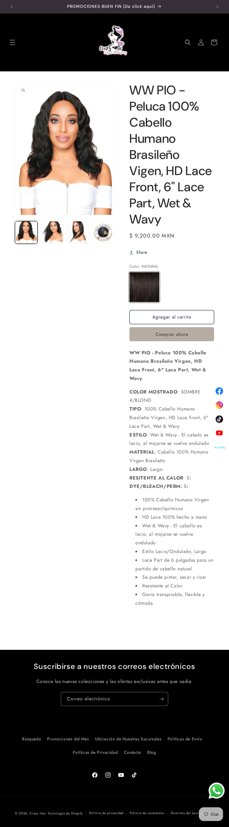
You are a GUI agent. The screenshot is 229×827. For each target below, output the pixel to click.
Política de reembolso (147, 813)
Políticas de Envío (185, 739)
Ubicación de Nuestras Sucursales (128, 739)
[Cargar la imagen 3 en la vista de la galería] (77, 232)
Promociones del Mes (68, 739)
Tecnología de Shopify (65, 813)
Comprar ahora (172, 334)
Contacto (132, 752)
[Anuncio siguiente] (217, 6)
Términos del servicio (188, 813)
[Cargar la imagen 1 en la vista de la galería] (26, 232)
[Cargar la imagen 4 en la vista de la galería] (103, 232)
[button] (12, 42)
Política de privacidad (106, 813)
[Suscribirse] (161, 699)
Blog (151, 752)
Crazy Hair (38, 813)
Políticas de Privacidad (95, 752)
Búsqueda (31, 739)
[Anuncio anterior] (11, 6)
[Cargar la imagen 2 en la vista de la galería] (52, 232)
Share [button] (141, 252)
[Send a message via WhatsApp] (216, 790)
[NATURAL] (144, 287)
